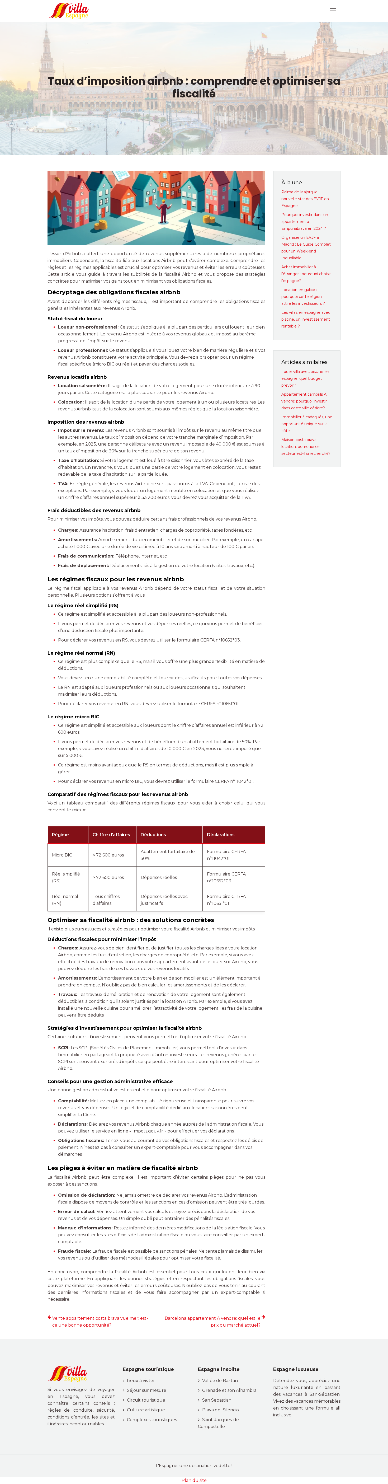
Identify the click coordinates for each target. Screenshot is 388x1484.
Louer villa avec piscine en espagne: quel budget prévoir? (305, 378)
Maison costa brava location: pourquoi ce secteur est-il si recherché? (305, 446)
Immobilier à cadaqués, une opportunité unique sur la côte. (306, 424)
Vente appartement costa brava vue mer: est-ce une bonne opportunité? (100, 1322)
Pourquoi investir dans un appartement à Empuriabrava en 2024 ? (304, 221)
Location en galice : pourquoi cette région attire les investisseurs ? (303, 296)
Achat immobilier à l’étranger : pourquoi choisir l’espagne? (306, 274)
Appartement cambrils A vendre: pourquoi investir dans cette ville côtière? (304, 401)
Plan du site (194, 1480)
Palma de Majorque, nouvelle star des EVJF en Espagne (305, 199)
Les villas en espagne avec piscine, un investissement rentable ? (305, 319)
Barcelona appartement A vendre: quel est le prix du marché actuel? (213, 1322)
